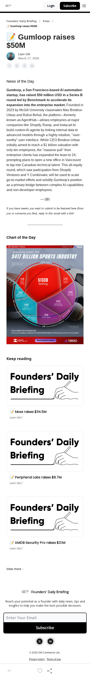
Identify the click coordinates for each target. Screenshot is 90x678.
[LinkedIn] (50, 641)
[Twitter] (39, 641)
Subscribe (69, 6)
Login (51, 6)
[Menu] (84, 5)
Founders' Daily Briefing (21, 21)
